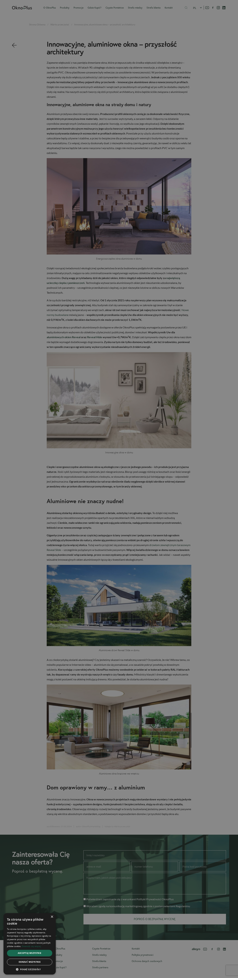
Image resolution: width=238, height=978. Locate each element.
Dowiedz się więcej (31, 946)
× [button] (52, 917)
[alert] (119, 489)
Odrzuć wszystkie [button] (30, 961)
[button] (29, 969)
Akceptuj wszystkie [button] (29, 953)
